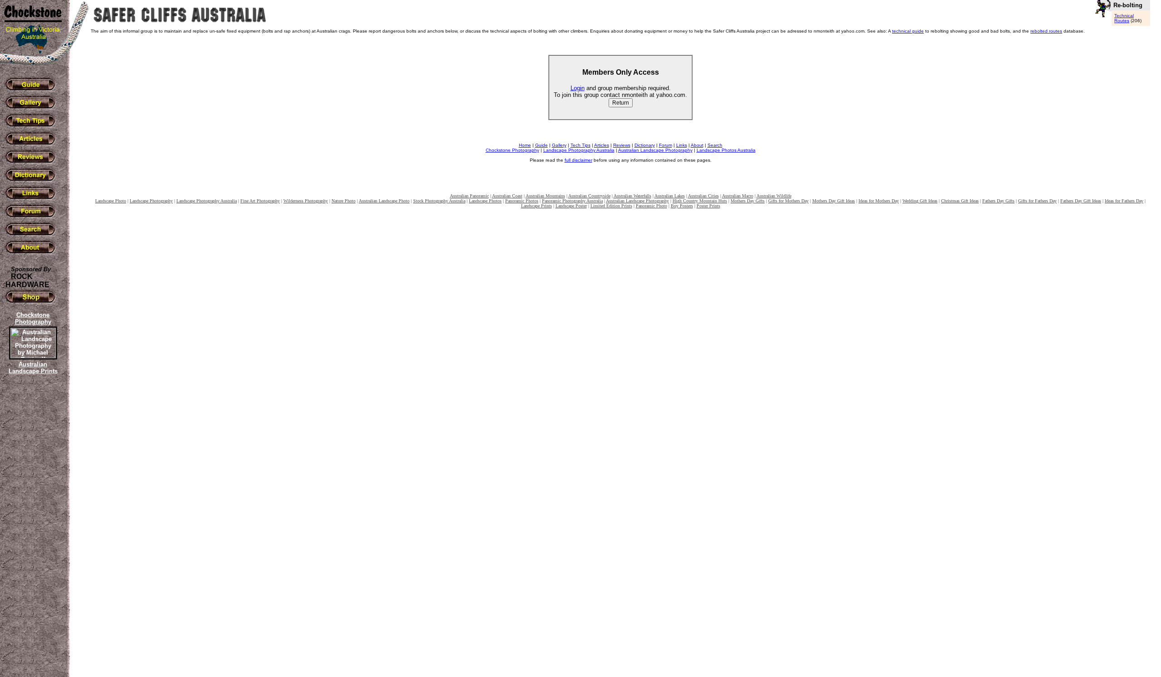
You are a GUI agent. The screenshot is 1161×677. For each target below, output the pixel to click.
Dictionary (644, 145)
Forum (665, 145)
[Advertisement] (32, 532)
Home (525, 145)
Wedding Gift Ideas (919, 200)
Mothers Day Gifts (748, 200)
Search (714, 145)
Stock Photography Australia (439, 200)
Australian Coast (507, 195)
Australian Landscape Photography (655, 150)
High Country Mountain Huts (700, 200)
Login (578, 88)
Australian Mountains (545, 195)
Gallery (559, 145)
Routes (1121, 20)
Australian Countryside (589, 195)
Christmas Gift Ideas (960, 200)
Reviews (621, 145)
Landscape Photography (151, 200)
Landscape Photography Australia (579, 150)
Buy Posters (682, 205)
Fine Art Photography (260, 200)
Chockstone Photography (512, 150)
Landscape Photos (485, 200)
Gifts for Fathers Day (1037, 200)
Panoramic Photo (651, 205)
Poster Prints (708, 205)
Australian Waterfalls (632, 195)
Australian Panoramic (469, 195)
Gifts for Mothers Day (788, 200)
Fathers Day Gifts (998, 200)
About (697, 145)
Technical (1124, 15)
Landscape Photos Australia (726, 150)
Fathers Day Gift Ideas (1080, 200)
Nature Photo (344, 200)
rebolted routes (1046, 31)
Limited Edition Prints (611, 205)
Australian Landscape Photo (384, 200)
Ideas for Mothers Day (879, 200)
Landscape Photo (110, 200)
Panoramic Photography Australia (572, 200)
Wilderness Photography (305, 200)
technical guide (908, 31)
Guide (541, 145)
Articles (601, 145)
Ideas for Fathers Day (1124, 200)
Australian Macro (737, 195)
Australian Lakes (669, 195)
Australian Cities (703, 195)
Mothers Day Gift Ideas (833, 200)
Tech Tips (580, 145)
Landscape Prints (536, 205)
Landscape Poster (571, 205)
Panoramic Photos (521, 200)
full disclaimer (578, 160)
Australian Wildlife (773, 195)
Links (681, 145)
